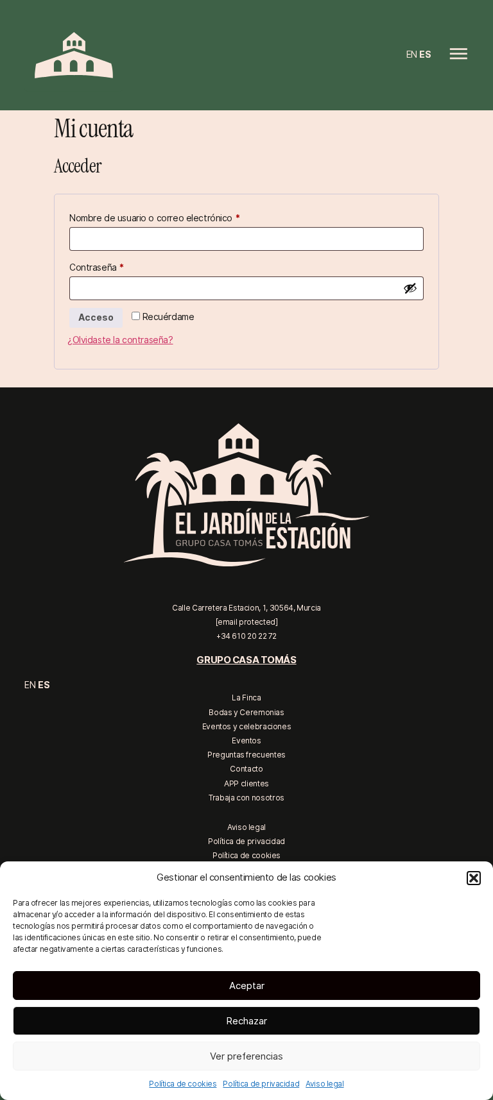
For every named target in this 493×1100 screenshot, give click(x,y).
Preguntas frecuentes (246, 754)
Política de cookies (182, 1083)
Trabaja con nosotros (246, 797)
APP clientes (246, 783)
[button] (473, 878)
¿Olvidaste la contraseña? (120, 340)
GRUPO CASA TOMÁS (246, 660)
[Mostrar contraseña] (410, 288)
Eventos (246, 740)
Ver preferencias (246, 1056)
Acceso (96, 317)
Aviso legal (324, 1083)
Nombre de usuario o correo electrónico (176, 216)
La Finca (246, 697)
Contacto (246, 769)
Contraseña (118, 265)
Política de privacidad (261, 1083)
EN (411, 54)
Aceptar (246, 986)
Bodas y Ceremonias (246, 712)
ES (425, 54)
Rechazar (246, 1021)
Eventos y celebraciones (246, 726)
